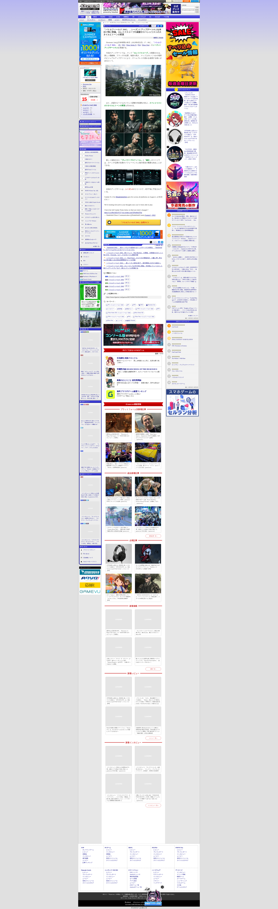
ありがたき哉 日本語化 (91, 227)
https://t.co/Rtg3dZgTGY (113, 213)
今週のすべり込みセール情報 (92, 183)
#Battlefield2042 (121, 197)
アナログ (157, 17)
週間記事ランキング (88, 252)
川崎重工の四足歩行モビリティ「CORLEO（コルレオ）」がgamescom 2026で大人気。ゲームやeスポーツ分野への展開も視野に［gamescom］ (184, 249)
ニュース (86, 108)
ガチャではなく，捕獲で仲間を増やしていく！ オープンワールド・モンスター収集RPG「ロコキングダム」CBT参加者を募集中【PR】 (119, 597)
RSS (80, 1)
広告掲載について (88, 557)
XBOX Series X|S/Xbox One (90, 273)
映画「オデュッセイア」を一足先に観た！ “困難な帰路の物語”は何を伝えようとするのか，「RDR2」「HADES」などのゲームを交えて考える (90, 373)
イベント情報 (181, 874)
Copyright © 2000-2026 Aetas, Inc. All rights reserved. (139, 904)
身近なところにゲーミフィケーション (92, 232)
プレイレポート (91, 19)
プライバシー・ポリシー (139, 902)
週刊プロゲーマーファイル (92, 162)
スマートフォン (133, 870)
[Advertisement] (133, 828)
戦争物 (120, 309)
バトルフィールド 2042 (90, 77)
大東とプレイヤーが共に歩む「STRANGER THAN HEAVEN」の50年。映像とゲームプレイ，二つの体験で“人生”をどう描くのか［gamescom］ (148, 798)
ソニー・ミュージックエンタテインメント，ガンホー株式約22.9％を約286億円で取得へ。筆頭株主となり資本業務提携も (184, 228)
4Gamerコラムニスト (90, 214)
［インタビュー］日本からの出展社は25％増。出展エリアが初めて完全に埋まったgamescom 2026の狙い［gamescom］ (90, 495)
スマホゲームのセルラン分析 (92, 178)
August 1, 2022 (150, 215)
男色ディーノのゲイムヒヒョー (92, 173)
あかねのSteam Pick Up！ (91, 243)
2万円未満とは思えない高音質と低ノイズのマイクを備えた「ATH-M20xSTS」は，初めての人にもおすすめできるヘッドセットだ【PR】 (118, 568)
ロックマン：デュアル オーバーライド (183, 365)
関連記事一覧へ (159, 245)
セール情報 (133, 878)
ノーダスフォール (177, 333)
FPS (134, 305)
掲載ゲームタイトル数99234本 (90, 11)
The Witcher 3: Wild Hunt (178, 358)
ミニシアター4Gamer (90, 220)
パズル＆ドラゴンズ (178, 377)
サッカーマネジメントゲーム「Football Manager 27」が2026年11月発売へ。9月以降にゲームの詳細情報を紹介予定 (184, 300)
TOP (82, 17)
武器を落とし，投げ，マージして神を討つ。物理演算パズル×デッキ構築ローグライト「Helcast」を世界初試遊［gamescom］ (118, 465)
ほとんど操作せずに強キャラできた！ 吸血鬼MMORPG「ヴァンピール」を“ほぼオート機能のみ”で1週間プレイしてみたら (90, 422)
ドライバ (85, 264)
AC (150, 17)
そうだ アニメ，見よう (91, 194)
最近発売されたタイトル (128, 19)
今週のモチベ (88, 159)
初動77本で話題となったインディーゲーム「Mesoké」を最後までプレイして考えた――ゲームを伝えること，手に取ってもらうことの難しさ (90, 469)
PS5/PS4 (102, 17)
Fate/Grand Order (176, 352)
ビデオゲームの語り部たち (92, 217)
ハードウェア (142, 17)
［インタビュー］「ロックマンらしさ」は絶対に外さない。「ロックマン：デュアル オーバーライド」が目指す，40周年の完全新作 (90, 518)
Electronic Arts (87, 84)
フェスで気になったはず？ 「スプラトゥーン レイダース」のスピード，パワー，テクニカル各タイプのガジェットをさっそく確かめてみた (90, 446)
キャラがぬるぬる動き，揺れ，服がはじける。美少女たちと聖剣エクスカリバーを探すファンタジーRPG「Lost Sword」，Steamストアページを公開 (184, 218)
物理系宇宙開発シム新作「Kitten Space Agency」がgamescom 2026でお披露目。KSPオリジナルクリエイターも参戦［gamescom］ (148, 436)
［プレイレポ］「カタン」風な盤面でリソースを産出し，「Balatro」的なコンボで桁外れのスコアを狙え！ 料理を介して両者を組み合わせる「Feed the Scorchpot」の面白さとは (148, 700)
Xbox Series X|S (139, 312)
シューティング (182, 881)
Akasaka (130, 320)
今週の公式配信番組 (90, 166)
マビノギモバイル (177, 371)
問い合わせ (110, 1)
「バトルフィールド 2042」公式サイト (135, 222)
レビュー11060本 (85, 13)
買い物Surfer (88, 224)
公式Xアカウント (88, 1)
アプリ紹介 (133, 881)
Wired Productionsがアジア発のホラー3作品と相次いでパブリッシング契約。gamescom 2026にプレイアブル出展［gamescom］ (118, 499)
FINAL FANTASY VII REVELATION (182, 339)
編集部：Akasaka (158, 37)
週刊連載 (85, 858)
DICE (84, 86)
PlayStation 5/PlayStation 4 (90, 276)
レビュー (81, 19)
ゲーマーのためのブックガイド (92, 198)
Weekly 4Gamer (89, 155)
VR (133, 17)
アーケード (179, 870)
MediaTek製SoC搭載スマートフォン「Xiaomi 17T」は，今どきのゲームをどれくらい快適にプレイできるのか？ (118, 729)
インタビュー (101, 19)
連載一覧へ (97, 246)
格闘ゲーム (180, 876)
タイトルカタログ (111, 860)
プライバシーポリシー (89, 549)
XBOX (95, 17)
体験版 (110, 19)
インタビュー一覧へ (153, 805)
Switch (111, 17)
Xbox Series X (131, 45)
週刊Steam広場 (89, 187)
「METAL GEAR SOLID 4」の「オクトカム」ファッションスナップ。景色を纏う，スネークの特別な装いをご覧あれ (90, 350)
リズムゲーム (181, 883)
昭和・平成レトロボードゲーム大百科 (92, 209)
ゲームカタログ (142, 19)
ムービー (117, 19)
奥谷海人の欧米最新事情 (91, 152)
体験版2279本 (95, 13)
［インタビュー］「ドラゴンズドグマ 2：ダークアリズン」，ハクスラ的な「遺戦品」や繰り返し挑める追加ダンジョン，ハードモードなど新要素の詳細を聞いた (90, 541)
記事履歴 (186, 1)
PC (88, 17)
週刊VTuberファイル (90, 169)
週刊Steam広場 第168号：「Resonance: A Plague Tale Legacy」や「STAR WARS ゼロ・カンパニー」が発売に (118, 435)
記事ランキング (87, 862)
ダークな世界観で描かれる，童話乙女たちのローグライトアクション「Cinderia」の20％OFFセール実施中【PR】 (148, 567)
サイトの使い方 (100, 1)
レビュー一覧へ (153, 738)
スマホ (118, 17)
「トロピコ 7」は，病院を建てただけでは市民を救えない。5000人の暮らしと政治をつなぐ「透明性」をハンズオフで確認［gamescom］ (184, 279)
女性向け (126, 17)
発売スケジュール (111, 858)
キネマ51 (87, 236)
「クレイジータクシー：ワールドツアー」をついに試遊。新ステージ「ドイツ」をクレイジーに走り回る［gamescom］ (148, 465)
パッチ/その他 (87, 114)
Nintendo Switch (87, 279)
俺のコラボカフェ (90, 205)
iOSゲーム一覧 (134, 885)
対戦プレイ (129, 309)
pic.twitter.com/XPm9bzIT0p (132, 213)
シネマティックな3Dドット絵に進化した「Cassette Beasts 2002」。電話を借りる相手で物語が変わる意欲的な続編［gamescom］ (118, 529)
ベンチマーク (157, 883)
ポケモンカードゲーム (178, 383)
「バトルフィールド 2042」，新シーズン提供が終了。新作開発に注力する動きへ (133, 263)
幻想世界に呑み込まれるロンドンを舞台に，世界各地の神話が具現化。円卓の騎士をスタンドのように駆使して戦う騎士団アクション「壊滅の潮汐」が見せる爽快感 (148, 730)
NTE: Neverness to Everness (179, 346)
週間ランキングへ (193, 315)
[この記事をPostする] (150, 26)
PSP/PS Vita (179, 847)
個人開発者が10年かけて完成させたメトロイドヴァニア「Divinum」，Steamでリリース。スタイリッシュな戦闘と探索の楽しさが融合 (184, 239)
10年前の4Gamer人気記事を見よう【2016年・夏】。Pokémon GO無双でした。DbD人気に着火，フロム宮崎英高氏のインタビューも (90, 396)
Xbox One (145, 45)
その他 (179, 885)
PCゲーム (85, 270)
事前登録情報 (134, 876)
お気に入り (178, 1)
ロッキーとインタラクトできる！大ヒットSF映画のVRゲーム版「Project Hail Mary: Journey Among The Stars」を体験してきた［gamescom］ (148, 500)
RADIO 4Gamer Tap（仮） (92, 190)
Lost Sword (175, 327)
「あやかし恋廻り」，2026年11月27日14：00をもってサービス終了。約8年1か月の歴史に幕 (184, 259)
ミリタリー (111, 309)
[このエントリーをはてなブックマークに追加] (161, 26)
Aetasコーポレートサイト (90, 561)
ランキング (195, 1)
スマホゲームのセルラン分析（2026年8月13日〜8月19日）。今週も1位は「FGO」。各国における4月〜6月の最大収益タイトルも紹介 (184, 269)
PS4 (139, 45)
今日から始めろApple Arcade (92, 202)
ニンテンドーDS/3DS (111, 870)
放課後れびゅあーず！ (91, 239)
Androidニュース (135, 874)
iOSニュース (134, 872)
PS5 (123, 45)
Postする (154, 25)
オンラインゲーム (88, 850)
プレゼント (86, 256)
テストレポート (158, 874)
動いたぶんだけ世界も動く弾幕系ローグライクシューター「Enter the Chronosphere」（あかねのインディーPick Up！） (148, 660)
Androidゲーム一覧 (136, 887)
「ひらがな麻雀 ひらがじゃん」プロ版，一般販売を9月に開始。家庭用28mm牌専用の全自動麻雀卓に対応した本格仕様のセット (184, 289)
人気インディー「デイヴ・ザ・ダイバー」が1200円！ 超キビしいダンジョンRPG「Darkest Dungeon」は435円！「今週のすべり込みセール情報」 (118, 661)
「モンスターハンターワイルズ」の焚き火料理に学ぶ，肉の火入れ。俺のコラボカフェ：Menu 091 (148, 632)
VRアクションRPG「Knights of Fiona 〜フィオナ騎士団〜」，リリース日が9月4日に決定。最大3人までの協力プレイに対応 (184, 310)
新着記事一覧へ (153, 536)
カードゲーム (181, 878)
